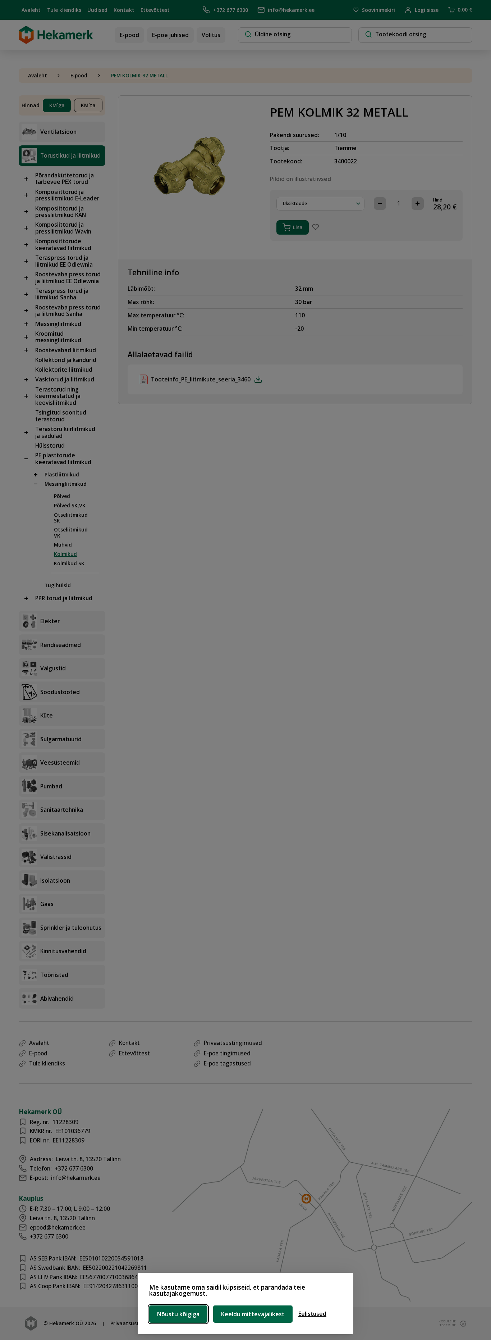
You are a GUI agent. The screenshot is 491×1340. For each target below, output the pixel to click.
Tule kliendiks (64, 9)
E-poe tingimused (227, 1053)
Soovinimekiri (378, 10)
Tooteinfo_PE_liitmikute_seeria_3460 (201, 379)
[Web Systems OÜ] (461, 1324)
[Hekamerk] (56, 41)
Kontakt (124, 9)
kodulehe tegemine (446, 1323)
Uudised (97, 9)
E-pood (129, 35)
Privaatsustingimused (233, 1043)
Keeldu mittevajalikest (253, 1314)
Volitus (211, 35)
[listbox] (320, 203)
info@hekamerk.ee (291, 9)
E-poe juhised (170, 35)
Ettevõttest (155, 9)
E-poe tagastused (227, 1063)
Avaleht (31, 9)
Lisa (298, 227)
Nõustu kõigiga (178, 1314)
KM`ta (88, 105)
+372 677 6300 (230, 9)
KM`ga (57, 105)
